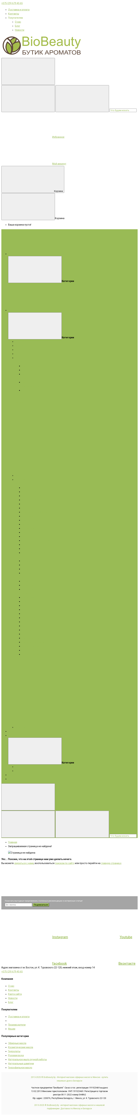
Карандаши (28, 597)
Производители (17, 1024)
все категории (67, 310)
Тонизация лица (31, 520)
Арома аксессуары (25, 727)
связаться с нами (24, 863)
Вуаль (25, 625)
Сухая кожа (28, 370)
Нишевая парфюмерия (28, 475)
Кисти (25, 634)
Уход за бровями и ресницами (39, 540)
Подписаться (41, 905)
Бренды (12, 731)
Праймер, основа (31, 630)
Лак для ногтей (30, 650)
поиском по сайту (64, 863)
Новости (19, 30)
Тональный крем (31, 638)
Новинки (13, 774)
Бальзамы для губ (32, 544)
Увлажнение (29, 528)
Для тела (20, 394)
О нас (18, 21)
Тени (24, 601)
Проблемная (29, 390)
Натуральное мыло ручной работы (27, 1059)
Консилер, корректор (33, 642)
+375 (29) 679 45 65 (12, 3)
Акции (11, 735)
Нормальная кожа (32, 366)
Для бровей (28, 617)
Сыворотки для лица (33, 495)
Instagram (60, 937)
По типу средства (31, 560)
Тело (17, 556)
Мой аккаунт (59, 163)
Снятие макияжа (31, 646)
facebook (59, 963)
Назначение (28, 565)
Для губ (26, 613)
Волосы (19, 577)
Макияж (27, 593)
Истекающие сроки (25, 770)
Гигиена (26, 569)
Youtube (126, 937)
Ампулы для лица (32, 508)
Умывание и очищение (34, 512)
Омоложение (29, 516)
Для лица (20, 361)
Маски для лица (31, 491)
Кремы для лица (31, 487)
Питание (26, 524)
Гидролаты (21, 353)
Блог (17, 26)
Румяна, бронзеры (32, 621)
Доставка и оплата (18, 9)
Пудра (25, 609)
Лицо (18, 483)
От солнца (27, 573)
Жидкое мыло (23, 402)
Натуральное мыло (25, 357)
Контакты (13, 13)
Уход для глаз (29, 536)
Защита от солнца (32, 532)
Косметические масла (27, 349)
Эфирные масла (24, 345)
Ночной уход (29, 548)
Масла (18, 593)
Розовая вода (16, 1055)
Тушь (25, 605)
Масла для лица (31, 499)
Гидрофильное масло (20, 1067)
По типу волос (29, 585)
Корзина (58, 191)
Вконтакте (126, 963)
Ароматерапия (16, 779)
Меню (62, 253)
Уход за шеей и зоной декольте (39, 552)
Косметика (21, 479)
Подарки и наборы (25, 341)
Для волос (21, 398)
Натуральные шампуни (21, 1063)
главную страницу (111, 863)
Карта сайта (15, 994)
